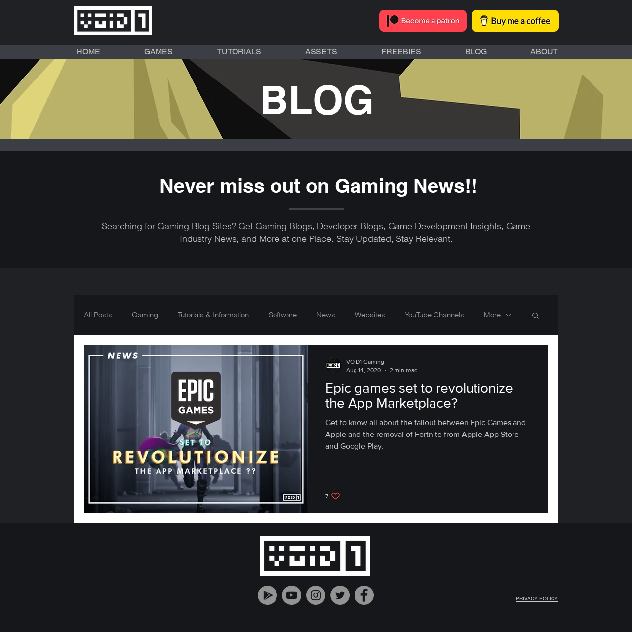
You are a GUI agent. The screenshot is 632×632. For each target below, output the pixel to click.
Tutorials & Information (213, 315)
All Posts (98, 315)
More (492, 315)
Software (283, 315)
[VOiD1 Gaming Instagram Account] (315, 595)
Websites (370, 315)
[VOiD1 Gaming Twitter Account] (340, 595)
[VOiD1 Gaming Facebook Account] (364, 595)
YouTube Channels (434, 315)
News (325, 315)
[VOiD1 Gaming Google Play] (267, 595)
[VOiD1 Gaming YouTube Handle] (291, 595)
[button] (535, 316)
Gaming (145, 315)
